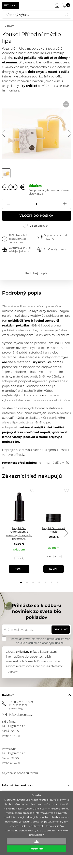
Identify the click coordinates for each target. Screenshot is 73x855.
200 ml (19, 558)
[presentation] (66, 533)
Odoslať (61, 629)
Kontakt (8, 695)
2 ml (49, 556)
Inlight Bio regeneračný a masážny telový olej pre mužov (19, 533)
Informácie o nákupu (17, 785)
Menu (14, 5)
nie (36, 841)
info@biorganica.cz (20, 715)
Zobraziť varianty (53, 561)
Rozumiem (36, 848)
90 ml (58, 556)
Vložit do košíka (36, 216)
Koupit (19, 569)
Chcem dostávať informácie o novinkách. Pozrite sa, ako (40, 641)
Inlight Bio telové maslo (53, 529)
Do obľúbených (38, 226)
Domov (9, 25)
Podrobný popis (36, 273)
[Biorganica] (32, 5)
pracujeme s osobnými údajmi (44, 643)
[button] (21, 582)
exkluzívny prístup (27, 652)
